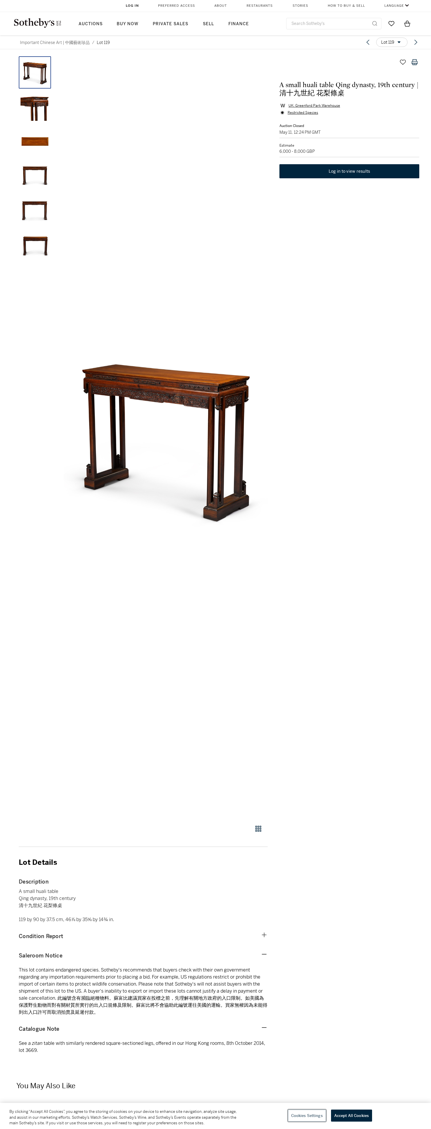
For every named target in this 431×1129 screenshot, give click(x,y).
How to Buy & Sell (346, 6)
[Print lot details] (414, 62)
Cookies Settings (307, 1115)
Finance (238, 23)
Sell (208, 23)
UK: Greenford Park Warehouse (314, 105)
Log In (132, 6)
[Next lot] (416, 42)
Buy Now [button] (127, 23)
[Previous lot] (368, 42)
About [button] (220, 6)
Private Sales (170, 23)
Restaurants (260, 6)
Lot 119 (103, 42)
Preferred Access (176, 6)
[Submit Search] (374, 23)
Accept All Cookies (351, 1115)
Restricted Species (303, 112)
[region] (215, 1116)
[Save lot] (403, 62)
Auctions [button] (91, 23)
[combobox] (333, 23)
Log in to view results (349, 171)
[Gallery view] (258, 829)
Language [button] (394, 6)
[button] (166, 437)
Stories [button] (300, 6)
